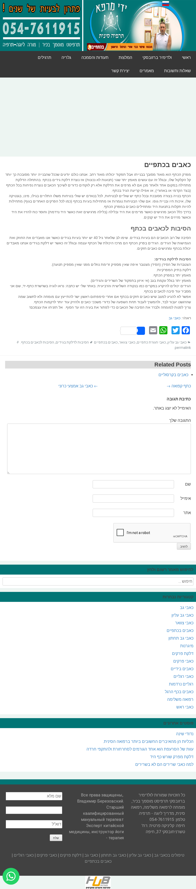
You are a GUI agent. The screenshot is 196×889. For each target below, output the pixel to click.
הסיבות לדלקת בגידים (72, 342)
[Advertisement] (98, 117)
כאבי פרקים (183, 661)
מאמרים (147, 70)
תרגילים (44, 57)
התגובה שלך (180, 420)
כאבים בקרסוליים (173, 374)
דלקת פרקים (182, 653)
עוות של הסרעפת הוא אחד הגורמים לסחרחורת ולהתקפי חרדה (140, 749)
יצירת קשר (120, 70)
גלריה (66, 57)
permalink (183, 348)
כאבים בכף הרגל (179, 691)
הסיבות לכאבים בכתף (37, 342)
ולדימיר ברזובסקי (157, 57)
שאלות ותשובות (177, 70)
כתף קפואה (178, 386)
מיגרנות (186, 645)
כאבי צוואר (127, 342)
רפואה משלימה (180, 699)
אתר (187, 513)
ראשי (186, 57)
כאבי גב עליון (177, 342)
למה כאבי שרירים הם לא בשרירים (164, 764)
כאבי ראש (184, 707)
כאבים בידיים (182, 668)
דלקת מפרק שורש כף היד (171, 756)
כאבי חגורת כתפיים (151, 342)
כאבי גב (174, 318)
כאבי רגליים (183, 676)
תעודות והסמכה (94, 57)
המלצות (125, 57)
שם (188, 484)
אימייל (185, 498)
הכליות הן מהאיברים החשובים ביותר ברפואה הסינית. (148, 741)
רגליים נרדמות (181, 684)
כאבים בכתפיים (106, 342)
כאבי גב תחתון (180, 638)
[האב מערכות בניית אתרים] (98, 882)
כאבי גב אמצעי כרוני (78, 386)
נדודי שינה (184, 733)
